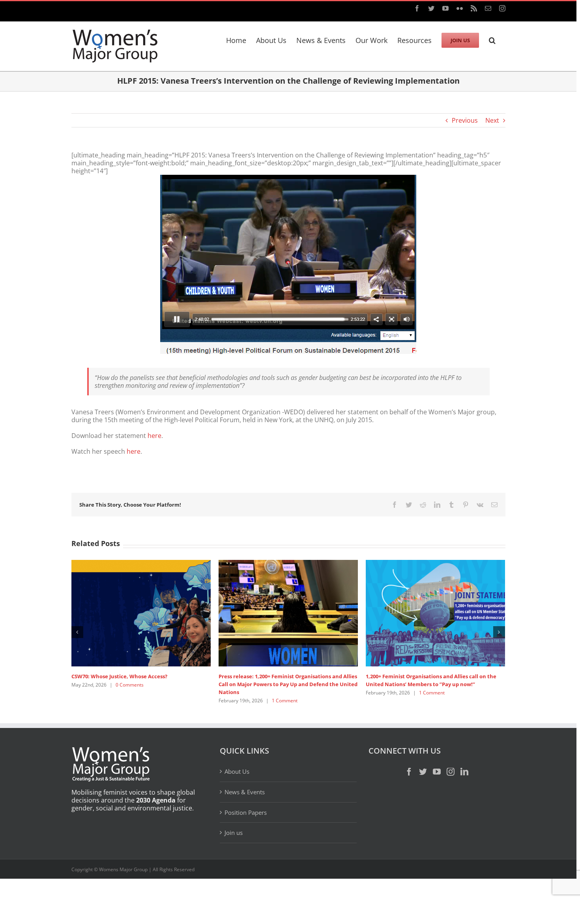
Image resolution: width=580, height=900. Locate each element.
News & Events (245, 792)
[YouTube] (437, 772)
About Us (237, 771)
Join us (234, 832)
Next (492, 120)
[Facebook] (409, 772)
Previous (465, 120)
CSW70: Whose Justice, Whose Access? (119, 676)
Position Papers (246, 812)
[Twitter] (423, 772)
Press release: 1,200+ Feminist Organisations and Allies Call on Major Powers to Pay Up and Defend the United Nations (288, 684)
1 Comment (284, 700)
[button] (492, 39)
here (154, 435)
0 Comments (130, 684)
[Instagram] (451, 772)
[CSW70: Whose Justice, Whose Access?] (141, 612)
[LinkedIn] (464, 772)
